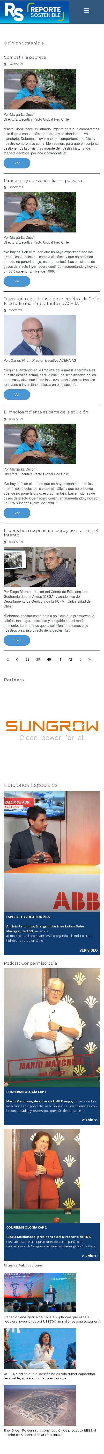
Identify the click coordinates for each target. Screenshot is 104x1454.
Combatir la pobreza (25, 57)
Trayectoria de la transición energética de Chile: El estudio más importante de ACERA (52, 301)
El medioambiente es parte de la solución (46, 412)
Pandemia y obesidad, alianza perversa (43, 180)
